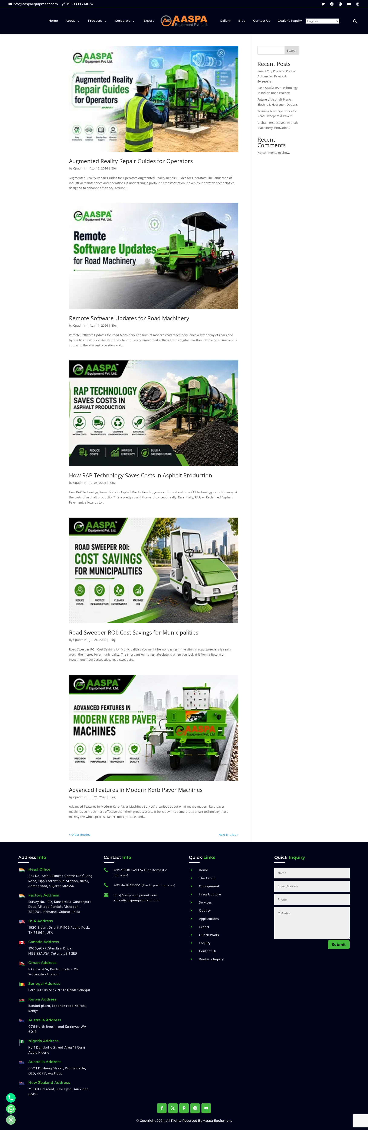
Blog (114, 168)
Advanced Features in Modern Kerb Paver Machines (136, 790)
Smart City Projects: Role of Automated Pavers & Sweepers (276, 76)
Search (292, 50)
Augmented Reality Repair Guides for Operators (131, 161)
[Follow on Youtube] (206, 1108)
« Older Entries (79, 835)
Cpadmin (79, 168)
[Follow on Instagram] (195, 1108)
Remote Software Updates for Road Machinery (129, 318)
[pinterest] (340, 4)
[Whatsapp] (11, 1109)
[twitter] (323, 4)
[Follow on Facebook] (162, 1108)
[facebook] (332, 4)
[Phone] (11, 1098)
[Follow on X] (173, 1108)
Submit (339, 944)
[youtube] (349, 4)
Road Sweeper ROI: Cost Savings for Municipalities (133, 632)
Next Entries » (228, 835)
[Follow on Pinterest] (184, 1108)
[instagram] (357, 4)
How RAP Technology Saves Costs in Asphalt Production (140, 475)
